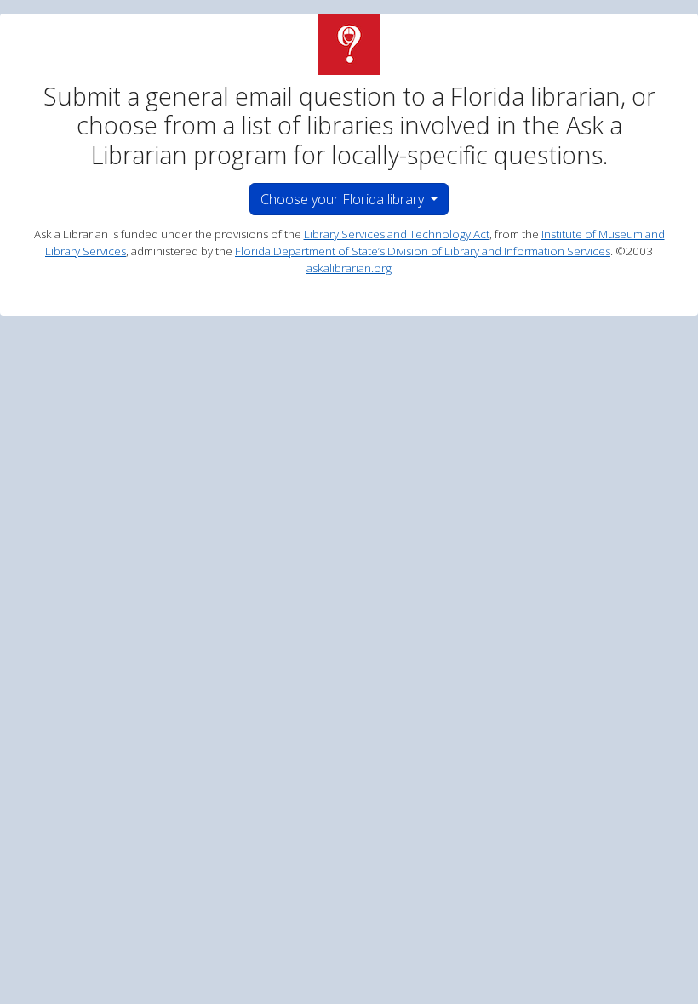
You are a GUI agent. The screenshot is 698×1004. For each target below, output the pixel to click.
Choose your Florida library (343, 199)
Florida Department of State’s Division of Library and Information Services (422, 251)
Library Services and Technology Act (396, 234)
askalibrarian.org (349, 268)
